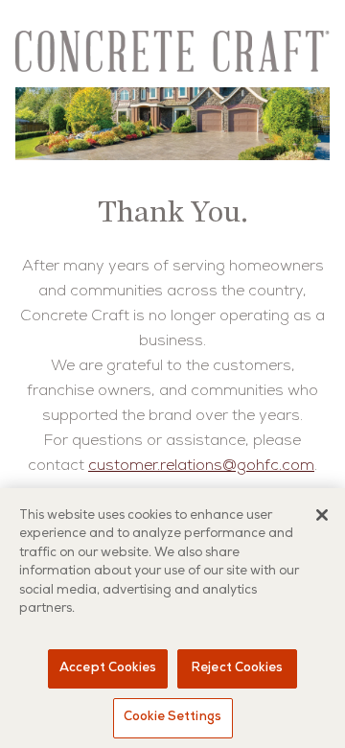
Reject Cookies (237, 669)
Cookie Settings (172, 718)
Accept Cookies (107, 669)
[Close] (322, 515)
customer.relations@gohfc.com (201, 467)
